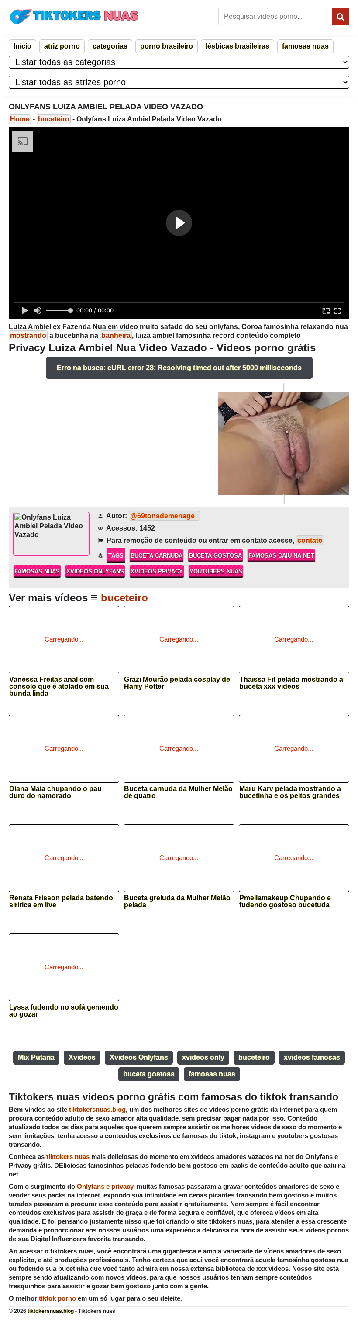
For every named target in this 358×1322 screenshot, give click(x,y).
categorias (110, 46)
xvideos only (203, 1057)
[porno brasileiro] (283, 443)
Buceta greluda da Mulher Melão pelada (177, 902)
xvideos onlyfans (95, 571)
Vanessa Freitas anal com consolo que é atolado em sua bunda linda (59, 683)
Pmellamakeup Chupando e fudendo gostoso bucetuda (285, 902)
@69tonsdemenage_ (164, 516)
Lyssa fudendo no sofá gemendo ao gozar (63, 1011)
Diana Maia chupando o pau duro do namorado (55, 792)
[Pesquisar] (340, 16)
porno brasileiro (166, 46)
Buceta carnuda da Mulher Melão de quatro (178, 792)
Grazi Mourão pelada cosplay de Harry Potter (177, 683)
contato (310, 540)
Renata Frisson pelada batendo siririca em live (61, 902)
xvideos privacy (157, 571)
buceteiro (53, 119)
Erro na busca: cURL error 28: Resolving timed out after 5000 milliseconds (179, 367)
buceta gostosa (215, 555)
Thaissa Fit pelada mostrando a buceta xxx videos (291, 683)
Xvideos (82, 1057)
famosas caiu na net (281, 555)
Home (20, 119)
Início (22, 46)
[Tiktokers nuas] (74, 16)
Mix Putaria (36, 1057)
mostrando (28, 335)
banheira (116, 335)
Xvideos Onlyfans (139, 1057)
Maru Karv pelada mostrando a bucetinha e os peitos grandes (290, 792)
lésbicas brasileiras (237, 46)
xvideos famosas (312, 1057)
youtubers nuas (215, 571)
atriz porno (62, 46)
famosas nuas (305, 46)
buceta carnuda (156, 555)
